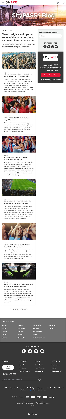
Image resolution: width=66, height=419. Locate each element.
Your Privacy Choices (39, 390)
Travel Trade (55, 365)
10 (22, 309)
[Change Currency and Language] (57, 2)
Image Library (39, 371)
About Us (21, 365)
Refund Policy (30, 388)
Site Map (23, 390)
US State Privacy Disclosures (13, 388)
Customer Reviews (24, 371)
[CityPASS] (12, 2)
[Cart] (63, 2)
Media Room (39, 365)
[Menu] (3, 2)
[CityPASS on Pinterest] (30, 351)
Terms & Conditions (56, 388)
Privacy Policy (42, 388)
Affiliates (54, 368)
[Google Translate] (33, 414)
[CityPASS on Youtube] (42, 351)
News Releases (40, 368)
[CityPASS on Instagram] (36, 351)
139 (26, 309)
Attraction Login (56, 371)
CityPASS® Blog (7, 30)
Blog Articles (22, 368)
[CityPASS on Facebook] (24, 351)
